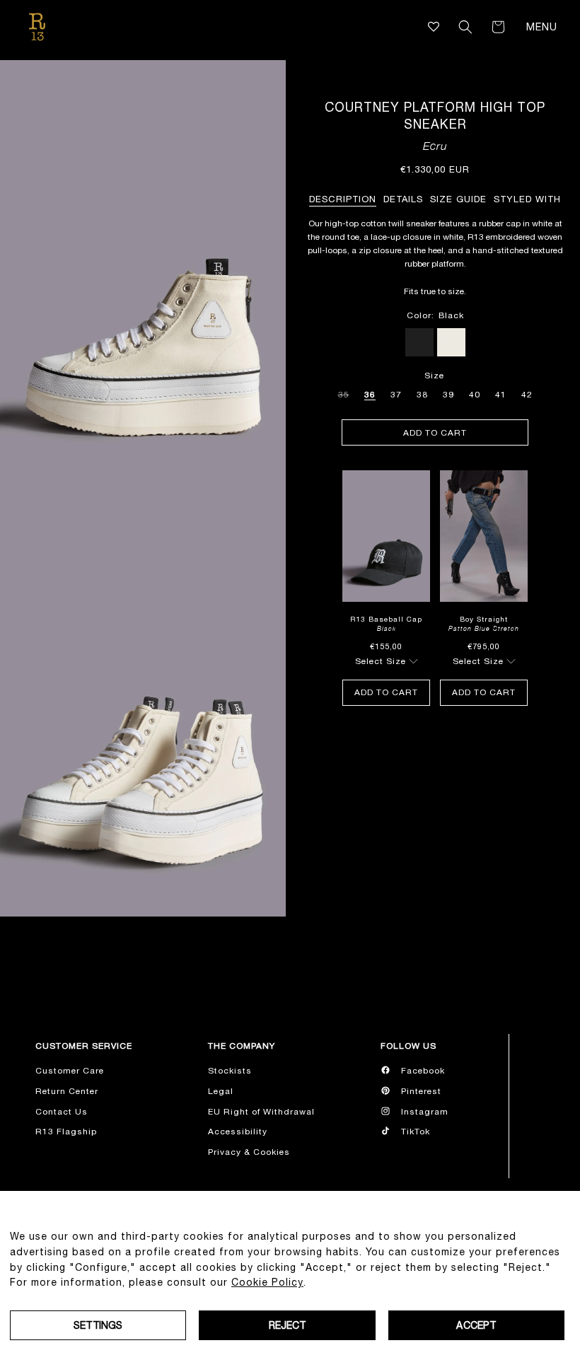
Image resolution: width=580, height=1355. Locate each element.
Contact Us (61, 1112)
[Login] (445, 26)
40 (474, 395)
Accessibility (237, 1131)
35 (343, 392)
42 (527, 395)
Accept (476, 1325)
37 (396, 395)
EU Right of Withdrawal (261, 1112)
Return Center (66, 1091)
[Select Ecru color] (451, 342)
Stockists (230, 1071)
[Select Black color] (419, 342)
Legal (220, 1091)
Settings (98, 1325)
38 (422, 395)
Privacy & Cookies (249, 1152)
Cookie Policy (267, 1282)
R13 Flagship (66, 1131)
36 (370, 395)
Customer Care (69, 1071)
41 (500, 395)
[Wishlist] (434, 26)
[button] (465, 27)
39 (448, 395)
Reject (287, 1325)
